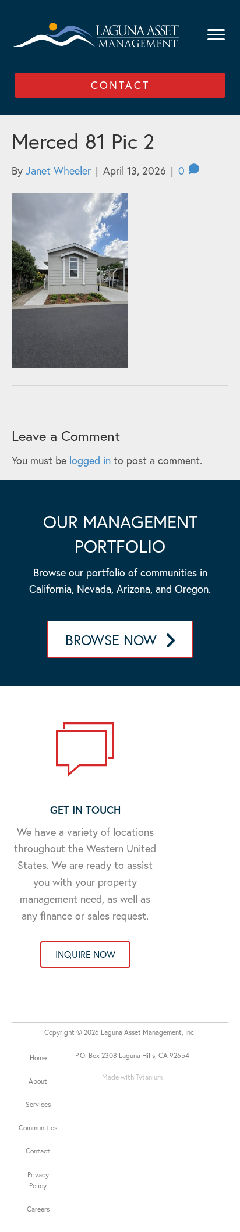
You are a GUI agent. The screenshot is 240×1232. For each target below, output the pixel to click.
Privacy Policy (38, 1180)
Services (38, 1104)
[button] (120, 85)
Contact (38, 1150)
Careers (38, 1209)
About (38, 1081)
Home (38, 1057)
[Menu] (216, 35)
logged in (90, 460)
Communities (38, 1127)
